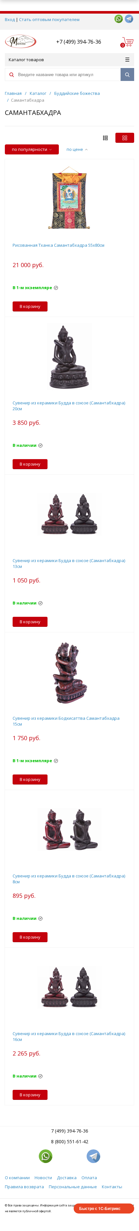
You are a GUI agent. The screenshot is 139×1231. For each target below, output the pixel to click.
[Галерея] (105, 138)
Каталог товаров (26, 59)
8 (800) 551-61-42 (69, 1141)
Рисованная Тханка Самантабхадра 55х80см (58, 245)
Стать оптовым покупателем (49, 19)
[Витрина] (124, 138)
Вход (10, 19)
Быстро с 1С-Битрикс (100, 1208)
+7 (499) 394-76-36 (78, 41)
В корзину (30, 306)
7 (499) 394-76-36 (69, 1131)
